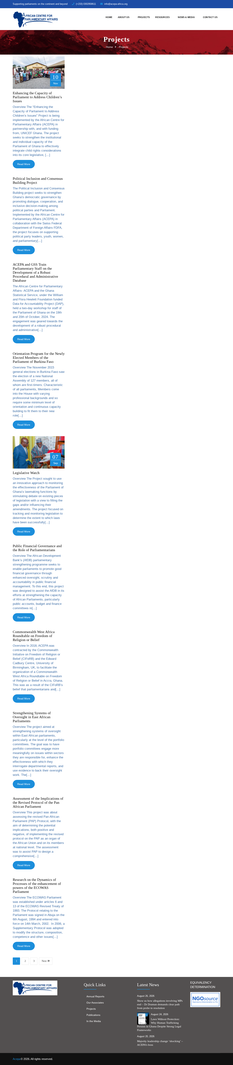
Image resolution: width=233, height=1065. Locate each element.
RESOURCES (162, 17)
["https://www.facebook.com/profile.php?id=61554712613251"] (201, 4)
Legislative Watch (26, 473)
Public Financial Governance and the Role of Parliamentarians (37, 548)
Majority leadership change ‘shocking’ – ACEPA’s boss (160, 1043)
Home (109, 17)
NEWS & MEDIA (186, 17)
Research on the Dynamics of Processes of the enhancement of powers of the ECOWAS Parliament (37, 886)
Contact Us (210, 17)
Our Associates (95, 1002)
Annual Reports (95, 996)
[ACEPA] (35, 19)
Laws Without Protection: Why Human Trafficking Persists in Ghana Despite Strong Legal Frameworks (159, 1025)
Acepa (16, 1058)
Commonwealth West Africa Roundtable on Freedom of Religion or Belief (34, 636)
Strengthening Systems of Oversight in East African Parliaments (32, 717)
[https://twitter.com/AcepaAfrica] (195, 4)
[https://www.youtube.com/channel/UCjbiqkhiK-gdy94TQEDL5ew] (213, 4)
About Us (124, 17)
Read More (23, 164)
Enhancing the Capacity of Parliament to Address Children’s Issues (37, 97)
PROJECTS (144, 17)
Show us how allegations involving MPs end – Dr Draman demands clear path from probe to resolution (160, 1004)
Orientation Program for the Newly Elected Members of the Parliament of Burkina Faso (39, 358)
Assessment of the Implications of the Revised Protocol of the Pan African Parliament (38, 802)
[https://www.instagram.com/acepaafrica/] (207, 4)
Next (44, 961)
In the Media (93, 1021)
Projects (91, 1008)
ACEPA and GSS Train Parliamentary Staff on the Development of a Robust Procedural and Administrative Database (35, 272)
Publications (93, 1015)
